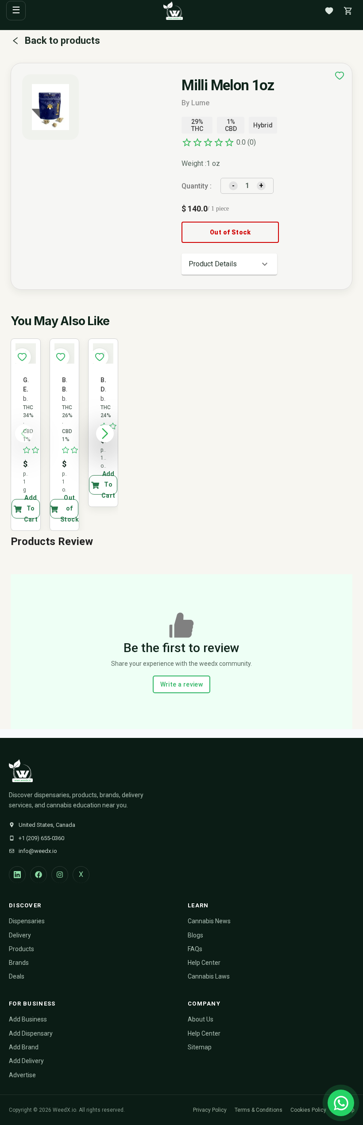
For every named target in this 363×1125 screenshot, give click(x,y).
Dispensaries (27, 921)
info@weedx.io (38, 851)
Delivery (20, 935)
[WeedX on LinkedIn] (17, 874)
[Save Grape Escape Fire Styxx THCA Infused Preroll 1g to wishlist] (22, 357)
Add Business (28, 1019)
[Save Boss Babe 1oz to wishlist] (60, 357)
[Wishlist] (329, 10)
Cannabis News (209, 921)
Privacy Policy (210, 1110)
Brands (19, 962)
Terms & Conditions (258, 1110)
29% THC (197, 125)
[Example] (339, 75)
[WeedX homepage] (173, 10)
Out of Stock (230, 232)
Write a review (181, 684)
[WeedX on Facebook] (38, 874)
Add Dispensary (31, 1033)
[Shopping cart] (348, 10)
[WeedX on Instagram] (59, 874)
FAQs (195, 948)
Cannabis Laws (209, 976)
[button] (229, 264)
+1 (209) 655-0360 (41, 838)
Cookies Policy (308, 1110)
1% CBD (231, 125)
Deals (16, 976)
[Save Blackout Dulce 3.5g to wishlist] (99, 357)
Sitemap (200, 1047)
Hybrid (263, 125)
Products (21, 948)
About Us (200, 1019)
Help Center (204, 962)
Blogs (195, 935)
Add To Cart (31, 508)
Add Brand (24, 1047)
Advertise (22, 1075)
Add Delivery (26, 1060)
